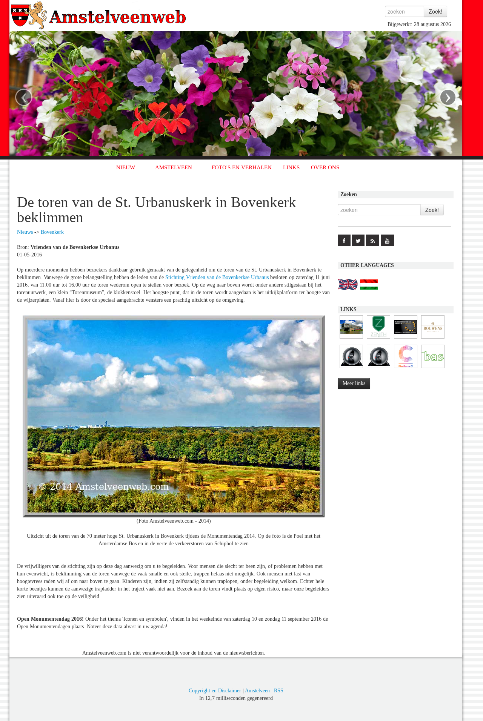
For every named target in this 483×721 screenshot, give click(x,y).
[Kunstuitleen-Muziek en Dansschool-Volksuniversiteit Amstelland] (405, 368)
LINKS (291, 167)
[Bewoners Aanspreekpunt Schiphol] (432, 368)
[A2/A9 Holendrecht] (378, 368)
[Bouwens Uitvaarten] (432, 339)
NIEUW (125, 167)
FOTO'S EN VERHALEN (242, 167)
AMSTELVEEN (173, 167)
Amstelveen (257, 690)
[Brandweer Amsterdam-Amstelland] (351, 339)
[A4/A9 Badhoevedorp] (351, 368)
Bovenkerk (52, 232)
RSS (278, 690)
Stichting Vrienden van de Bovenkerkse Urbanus (217, 277)
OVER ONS (325, 167)
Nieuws (25, 232)
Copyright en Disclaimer (215, 690)
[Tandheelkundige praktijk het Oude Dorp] (405, 339)
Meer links (354, 383)
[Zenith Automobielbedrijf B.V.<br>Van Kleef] (378, 339)
